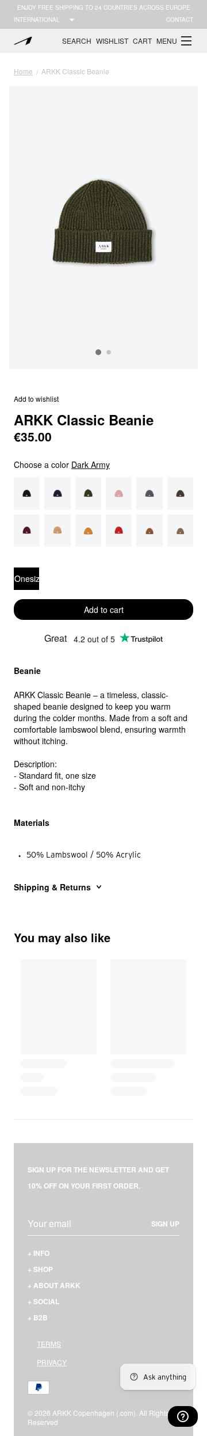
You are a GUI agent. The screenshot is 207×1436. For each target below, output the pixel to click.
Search (76, 40)
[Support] (183, 1416)
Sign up (165, 1223)
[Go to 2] (108, 353)
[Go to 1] (98, 352)
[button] (174, 41)
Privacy (52, 1362)
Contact (179, 20)
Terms (49, 1344)
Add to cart (104, 609)
